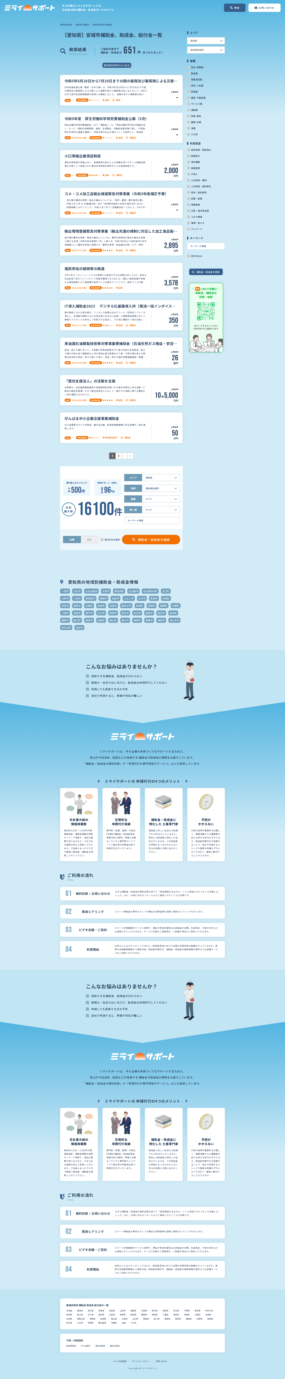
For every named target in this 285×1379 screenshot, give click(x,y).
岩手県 (91, 1310)
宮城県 (101, 1310)
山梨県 (112, 1314)
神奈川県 (209, 1310)
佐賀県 (199, 1318)
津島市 (77, 613)
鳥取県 (92, 1318)
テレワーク (196, 229)
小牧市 (77, 598)
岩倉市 (115, 598)
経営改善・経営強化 (201, 149)
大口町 (165, 591)
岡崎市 (103, 598)
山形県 (123, 1310)
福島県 (133, 1310)
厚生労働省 (100, 1345)
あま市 (141, 598)
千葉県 (187, 1310)
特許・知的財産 (199, 192)
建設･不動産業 (198, 97)
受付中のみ (196, 256)
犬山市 (101, 613)
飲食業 (194, 91)
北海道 (69, 1310)
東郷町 (163, 605)
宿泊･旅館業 (197, 67)
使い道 (133, 509)
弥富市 (65, 605)
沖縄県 (114, 1322)
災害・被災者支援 (200, 210)
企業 (72, 539)
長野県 (123, 1314)
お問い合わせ (161, 1361)
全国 (124, 1322)
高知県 (178, 1318)
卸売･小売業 (197, 85)
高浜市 (79, 627)
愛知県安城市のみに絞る (117, 65)
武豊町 (175, 605)
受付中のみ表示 (112, 539)
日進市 (113, 605)
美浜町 (173, 613)
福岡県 (189, 1318)
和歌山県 (81, 1318)
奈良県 (69, 1318)
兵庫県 (208, 1314)
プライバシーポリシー (141, 1361)
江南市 (65, 613)
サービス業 (196, 103)
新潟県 (69, 1314)
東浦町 (139, 605)
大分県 (80, 1322)
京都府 (187, 1314)
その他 (194, 134)
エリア (133, 477)
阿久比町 (66, 627)
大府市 (65, 598)
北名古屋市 (91, 591)
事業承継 (195, 204)
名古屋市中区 (150, 591)
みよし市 (128, 598)
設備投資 (195, 168)
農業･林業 (196, 122)
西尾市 (89, 620)
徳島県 (146, 1318)
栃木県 (155, 1310)
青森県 (80, 1310)
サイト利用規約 (120, 1361)
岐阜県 (133, 1314)
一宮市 (65, 591)
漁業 (193, 128)
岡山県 (114, 1318)
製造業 (194, 73)
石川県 (91, 1314)
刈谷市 (77, 591)
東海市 (151, 605)
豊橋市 (149, 620)
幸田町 (166, 598)
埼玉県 (176, 1310)
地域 (133, 488)
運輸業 (194, 109)
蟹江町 (77, 620)
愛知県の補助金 (82, 24)
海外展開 (195, 161)
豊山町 (113, 620)
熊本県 (69, 1322)
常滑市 (153, 598)
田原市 (113, 613)
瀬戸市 (89, 613)
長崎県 (210, 1318)
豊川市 (125, 620)
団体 (89, 539)
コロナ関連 (196, 216)
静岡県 (144, 1314)
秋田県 (112, 1310)
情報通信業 (196, 79)
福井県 (101, 1314)
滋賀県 (176, 1314)
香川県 (157, 1318)
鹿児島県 (102, 1322)
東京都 (197, 1310)
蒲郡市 (65, 620)
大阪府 (197, 1314)
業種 (133, 499)
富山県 (80, 1314)
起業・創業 (196, 198)
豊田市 (161, 620)
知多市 (125, 613)
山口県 (135, 1318)
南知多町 (119, 591)
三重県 (165, 1314)
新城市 (101, 605)
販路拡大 (195, 155)
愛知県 (155, 1314)
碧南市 (149, 613)
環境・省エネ (197, 222)
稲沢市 (161, 613)
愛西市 (77, 605)
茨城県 (144, 1310)
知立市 (137, 613)
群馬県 (165, 1310)
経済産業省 (71, 1345)
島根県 (103, 1318)
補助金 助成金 (66, 24)
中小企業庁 (86, 1345)
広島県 (125, 1318)
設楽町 (101, 620)
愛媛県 (167, 1318)
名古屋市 (133, 591)
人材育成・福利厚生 (201, 186)
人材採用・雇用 (199, 180)
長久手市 (174, 620)
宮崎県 (91, 1322)
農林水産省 (115, 1345)
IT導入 (194, 174)
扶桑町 (89, 605)
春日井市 (126, 605)
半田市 (105, 591)
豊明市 (137, 620)
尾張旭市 (90, 598)
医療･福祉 (196, 116)
